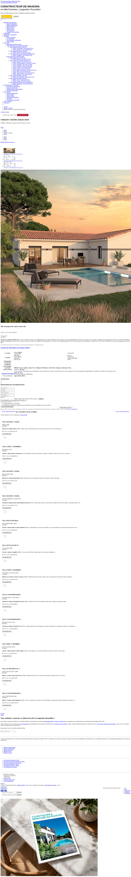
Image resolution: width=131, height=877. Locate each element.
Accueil (5, 106)
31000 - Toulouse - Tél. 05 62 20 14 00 (22, 74)
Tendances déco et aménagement (14, 89)
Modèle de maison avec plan (7, 142)
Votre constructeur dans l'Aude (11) (18, 47)
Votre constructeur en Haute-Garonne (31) (20, 60)
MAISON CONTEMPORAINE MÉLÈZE (13, 154)
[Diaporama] (5, 137)
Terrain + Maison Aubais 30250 (8, 411)
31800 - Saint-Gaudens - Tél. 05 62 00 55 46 (23, 72)
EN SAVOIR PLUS (7, 434)
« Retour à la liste (5, 112)
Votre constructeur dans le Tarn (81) (18, 78)
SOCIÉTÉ (6, 36)
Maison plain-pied (11, 26)
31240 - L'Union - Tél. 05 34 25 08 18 (22, 67)
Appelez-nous (7, 778)
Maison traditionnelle (12, 23)
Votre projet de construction (13, 86)
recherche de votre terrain (61, 724)
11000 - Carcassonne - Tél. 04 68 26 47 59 (23, 48)
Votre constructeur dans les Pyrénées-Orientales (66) (22, 53)
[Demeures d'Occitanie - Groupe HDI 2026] (2, 783)
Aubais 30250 (23, 415)
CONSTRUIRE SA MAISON (11, 85)
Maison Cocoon (10, 29)
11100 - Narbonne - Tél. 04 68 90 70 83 (22, 49)
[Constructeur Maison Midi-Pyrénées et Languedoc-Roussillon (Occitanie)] (11, 2)
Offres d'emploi (10, 41)
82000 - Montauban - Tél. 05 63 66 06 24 (23, 83)
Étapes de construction (12, 87)
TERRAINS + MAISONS (10, 34)
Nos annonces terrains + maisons (11, 765)
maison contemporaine (60, 721)
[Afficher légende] (5, 130)
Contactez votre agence (9, 779)
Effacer (41, 398)
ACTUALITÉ (7, 92)
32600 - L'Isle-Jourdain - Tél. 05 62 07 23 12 (23, 77)
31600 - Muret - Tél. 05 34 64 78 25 (21, 68)
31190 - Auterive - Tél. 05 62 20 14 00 (22, 62)
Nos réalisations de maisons (10, 767)
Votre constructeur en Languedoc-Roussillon (17, 45)
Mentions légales (21, 785)
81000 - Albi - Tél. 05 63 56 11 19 (21, 79)
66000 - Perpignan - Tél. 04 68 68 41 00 (22, 55)
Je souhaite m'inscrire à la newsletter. (11, 403)
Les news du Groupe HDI (13, 100)
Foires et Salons (10, 96)
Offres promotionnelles (12, 93)
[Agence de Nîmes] (7, 373)
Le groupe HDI (10, 38)
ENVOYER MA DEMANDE (7, 406)
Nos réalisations (10, 30)
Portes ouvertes (10, 94)
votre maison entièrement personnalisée (106, 724)
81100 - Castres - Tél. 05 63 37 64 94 (22, 81)
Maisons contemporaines (9, 747)
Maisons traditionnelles (9, 748)
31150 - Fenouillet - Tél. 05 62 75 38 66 (22, 64)
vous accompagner (24, 724)
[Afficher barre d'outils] (2, 127)
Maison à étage (10, 28)
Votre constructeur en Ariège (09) (18, 58)
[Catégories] (5, 134)
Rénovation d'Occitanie (50, 785)
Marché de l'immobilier (12, 90)
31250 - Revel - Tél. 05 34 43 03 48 (21, 71)
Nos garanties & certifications (14, 40)
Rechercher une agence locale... (14, 44)
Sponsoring (9, 98)
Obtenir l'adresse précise (65, 407)
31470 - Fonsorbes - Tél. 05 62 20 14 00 (22, 66)
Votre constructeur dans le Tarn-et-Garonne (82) (21, 82)
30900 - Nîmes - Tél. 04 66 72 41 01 (21, 52)
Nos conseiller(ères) (8, 781)
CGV (27, 785)
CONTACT (16, 16)
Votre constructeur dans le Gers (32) (18, 75)
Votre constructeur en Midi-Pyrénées (15, 56)
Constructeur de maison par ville (11, 760)
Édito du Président (11, 37)
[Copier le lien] (1, 382)
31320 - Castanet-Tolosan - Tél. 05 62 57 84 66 (24, 63)
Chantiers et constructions (13, 32)
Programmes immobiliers (13, 97)
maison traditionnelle (48, 721)
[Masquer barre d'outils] (5, 139)
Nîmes (21, 372)
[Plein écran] (5, 138)
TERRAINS (7, 33)
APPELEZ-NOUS (5, 379)
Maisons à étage (7, 751)
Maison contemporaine (12, 25)
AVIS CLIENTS (8, 101)
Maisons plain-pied (8, 750)
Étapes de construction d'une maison (12, 763)
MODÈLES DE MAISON (10, 22)
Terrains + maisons (8, 108)
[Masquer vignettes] (5, 131)
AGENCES (6, 43)
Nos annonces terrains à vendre (11, 764)
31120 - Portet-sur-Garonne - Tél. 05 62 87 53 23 (24, 70)
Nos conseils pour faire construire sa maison (14, 761)
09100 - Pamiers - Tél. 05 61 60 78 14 (22, 59)
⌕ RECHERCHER (22, 115)
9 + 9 (2, 402)
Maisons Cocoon (8, 752)
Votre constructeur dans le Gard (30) (18, 51)
